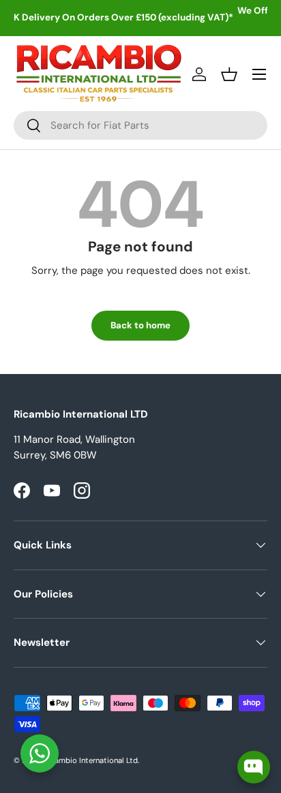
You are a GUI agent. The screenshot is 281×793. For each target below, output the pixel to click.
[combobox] (140, 125)
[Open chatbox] (253, 767)
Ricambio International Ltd (91, 760)
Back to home (140, 325)
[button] (229, 74)
